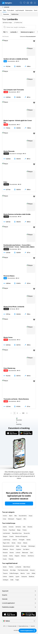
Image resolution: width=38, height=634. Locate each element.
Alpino (10, 515)
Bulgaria (17, 555)
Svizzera (11, 526)
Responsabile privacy (23, 626)
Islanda (28, 539)
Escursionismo (23, 515)
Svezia (5, 559)
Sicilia (11, 579)
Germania (18, 526)
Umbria (5, 576)
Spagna (5, 536)
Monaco (23, 555)
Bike (15, 515)
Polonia (24, 530)
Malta (17, 546)
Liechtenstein (6, 533)
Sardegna (5, 579)
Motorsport (11, 519)
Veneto (5, 567)
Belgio (19, 530)
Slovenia (29, 526)
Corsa (4, 519)
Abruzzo (32, 570)
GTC (4, 626)
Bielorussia (25, 552)
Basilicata (31, 576)
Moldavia (5, 549)
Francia (5, 530)
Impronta (33, 626)
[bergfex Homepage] (7, 3)
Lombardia (18, 567)
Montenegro (31, 546)
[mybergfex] (31, 3)
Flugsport (18, 519)
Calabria (11, 576)
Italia (24, 526)
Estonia (12, 552)
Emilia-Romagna (14, 573)
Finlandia (11, 559)
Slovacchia (27, 533)
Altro (25, 519)
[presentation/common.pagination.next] (26, 413)
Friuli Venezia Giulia (23, 570)
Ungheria (18, 549)
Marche (23, 573)
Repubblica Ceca (17, 533)
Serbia (11, 555)
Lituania (5, 555)
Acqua (30, 515)
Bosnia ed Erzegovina (21, 536)
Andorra (14, 539)
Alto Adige (13, 570)
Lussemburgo (6, 539)
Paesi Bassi (12, 530)
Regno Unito (6, 543)
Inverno (5, 515)
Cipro (31, 552)
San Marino (26, 549)
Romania (5, 552)
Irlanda (13, 543)
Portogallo (21, 539)
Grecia (19, 543)
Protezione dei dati (12, 626)
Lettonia (18, 552)
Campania (24, 576)
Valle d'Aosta (26, 567)
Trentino (11, 567)
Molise (33, 573)
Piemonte (5, 570)
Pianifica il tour (14, 14)
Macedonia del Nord (8, 546)
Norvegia (23, 546)
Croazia (11, 536)
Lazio (28, 573)
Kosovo (12, 549)
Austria (5, 526)
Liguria (17, 576)
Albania (25, 543)
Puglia (17, 579)
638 (23, 413)
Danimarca (31, 555)
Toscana (5, 573)
